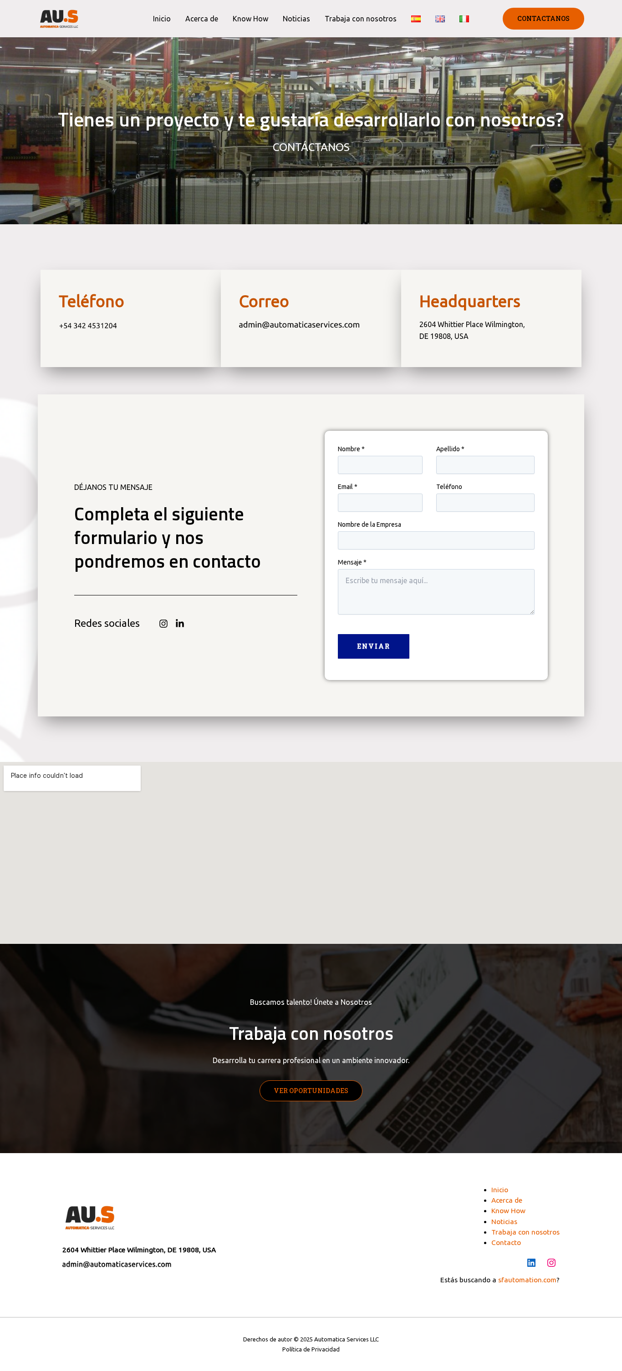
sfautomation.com (527, 1280)
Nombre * (351, 449)
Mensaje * (352, 562)
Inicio (162, 19)
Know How (250, 19)
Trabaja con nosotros (361, 19)
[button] (543, 19)
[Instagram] (551, 1263)
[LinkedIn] (531, 1263)
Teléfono (449, 486)
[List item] (163, 623)
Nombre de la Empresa (369, 524)
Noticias (296, 19)
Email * (347, 486)
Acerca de (201, 19)
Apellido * (450, 449)
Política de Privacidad (311, 1349)
